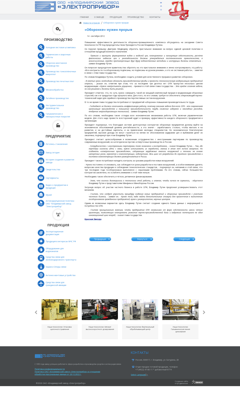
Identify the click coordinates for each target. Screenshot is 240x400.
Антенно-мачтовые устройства (60, 275)
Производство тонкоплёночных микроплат (61, 73)
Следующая (184, 239)
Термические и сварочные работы (58, 56)
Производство (135, 17)
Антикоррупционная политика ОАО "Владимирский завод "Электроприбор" (60, 204)
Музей (49, 195)
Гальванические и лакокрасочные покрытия (58, 115)
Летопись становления (57, 144)
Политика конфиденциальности (50, 369)
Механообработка (54, 89)
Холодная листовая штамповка (61, 47)
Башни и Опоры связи (56, 266)
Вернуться (142, 239)
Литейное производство (57, 98)
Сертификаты (52, 178)
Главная (84, 17)
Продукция (116, 17)
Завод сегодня (52, 152)
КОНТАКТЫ (139, 352)
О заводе (99, 17)
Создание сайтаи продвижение (181, 382)
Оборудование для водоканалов (55, 250)
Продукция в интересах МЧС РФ (61, 241)
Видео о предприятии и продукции (57, 186)
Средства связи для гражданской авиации (56, 283)
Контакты (154, 17)
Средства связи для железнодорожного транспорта (61, 258)
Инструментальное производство (55, 106)
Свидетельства (53, 169)
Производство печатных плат (60, 81)
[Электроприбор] (82, 9)
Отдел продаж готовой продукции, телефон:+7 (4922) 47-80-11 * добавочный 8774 (156, 368)
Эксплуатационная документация (54, 233)
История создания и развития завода (60, 161)
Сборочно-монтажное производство (56, 64)
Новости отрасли (91, 23)
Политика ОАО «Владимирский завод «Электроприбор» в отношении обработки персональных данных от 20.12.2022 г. (67, 373)
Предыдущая (100, 239)
